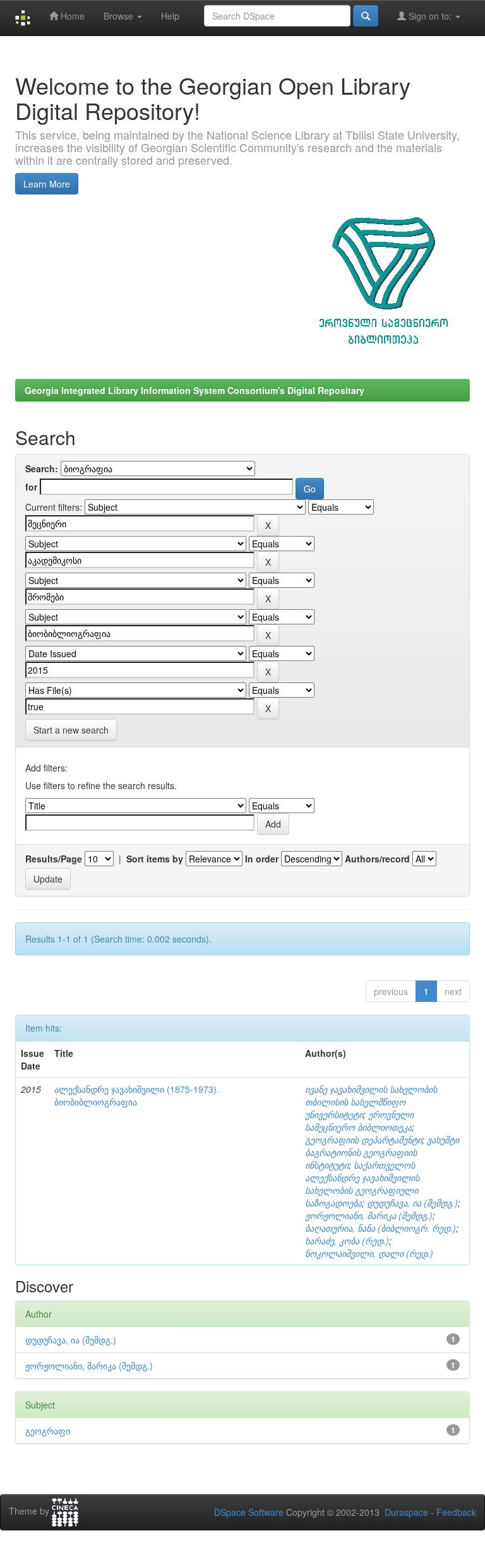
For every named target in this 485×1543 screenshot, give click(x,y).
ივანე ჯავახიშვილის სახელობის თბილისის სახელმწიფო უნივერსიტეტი (371, 1102)
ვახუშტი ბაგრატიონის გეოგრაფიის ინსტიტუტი (382, 1152)
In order (261, 858)
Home (71, 15)
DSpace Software (249, 1512)
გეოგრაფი (47, 1430)
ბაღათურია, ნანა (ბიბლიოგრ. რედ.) (380, 1228)
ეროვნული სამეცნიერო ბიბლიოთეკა (359, 1120)
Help (170, 15)
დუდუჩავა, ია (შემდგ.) (412, 1202)
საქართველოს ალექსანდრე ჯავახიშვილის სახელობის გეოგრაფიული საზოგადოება (362, 1184)
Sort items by (154, 858)
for (31, 486)
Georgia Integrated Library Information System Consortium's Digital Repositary (194, 390)
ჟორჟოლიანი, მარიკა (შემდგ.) (369, 1215)
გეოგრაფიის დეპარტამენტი (363, 1139)
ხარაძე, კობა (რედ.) (347, 1240)
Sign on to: (430, 15)
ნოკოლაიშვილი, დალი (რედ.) (369, 1253)
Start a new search (71, 730)
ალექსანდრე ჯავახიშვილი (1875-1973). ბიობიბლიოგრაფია (136, 1095)
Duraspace (406, 1512)
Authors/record (377, 858)
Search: (41, 468)
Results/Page (53, 858)
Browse (120, 15)
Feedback (456, 1512)
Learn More (46, 183)
